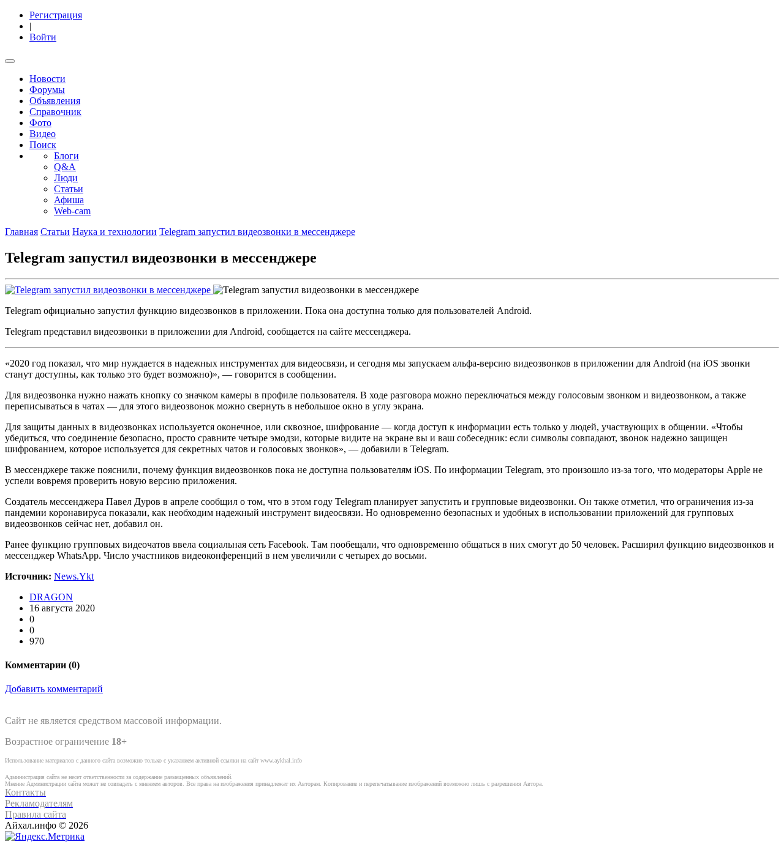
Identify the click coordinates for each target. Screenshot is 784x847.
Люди (66, 178)
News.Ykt (74, 576)
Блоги (66, 156)
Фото (40, 123)
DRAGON (51, 597)
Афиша (69, 200)
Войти (42, 37)
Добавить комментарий (54, 689)
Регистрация (55, 15)
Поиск (42, 145)
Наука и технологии (114, 231)
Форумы (47, 89)
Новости (47, 78)
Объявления (54, 100)
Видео (42, 134)
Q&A (65, 167)
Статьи (68, 189)
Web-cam (72, 211)
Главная (21, 231)
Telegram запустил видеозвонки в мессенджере (257, 231)
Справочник (55, 111)
